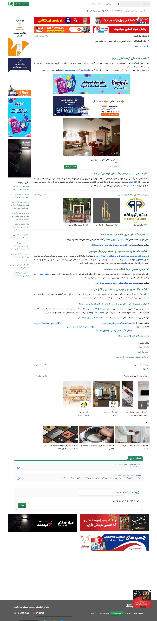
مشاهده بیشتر (42, 194)
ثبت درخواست (21, 4)
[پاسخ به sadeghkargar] (18, 468)
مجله (101, 4)
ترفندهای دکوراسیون (141, 36)
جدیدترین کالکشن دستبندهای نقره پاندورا (132, 357)
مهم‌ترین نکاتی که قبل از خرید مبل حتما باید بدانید (20, 274)
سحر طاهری (138, 364)
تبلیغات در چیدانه (117, 613)
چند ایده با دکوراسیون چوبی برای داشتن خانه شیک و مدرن (19, 256)
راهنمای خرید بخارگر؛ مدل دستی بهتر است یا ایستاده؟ (20, 188)
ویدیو (93, 4)
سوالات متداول (104, 613)
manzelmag (23, 613)
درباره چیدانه (138, 613)
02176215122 (114, 166)
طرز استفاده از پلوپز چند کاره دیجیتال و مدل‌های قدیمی (20, 196)
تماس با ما (128, 613)
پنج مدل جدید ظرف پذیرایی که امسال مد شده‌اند (19, 266)
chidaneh (39, 613)
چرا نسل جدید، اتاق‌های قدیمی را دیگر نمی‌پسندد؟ (20, 236)
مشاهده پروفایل (70, 166)
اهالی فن (109, 4)
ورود (93, 613)
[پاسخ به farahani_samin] (18, 479)
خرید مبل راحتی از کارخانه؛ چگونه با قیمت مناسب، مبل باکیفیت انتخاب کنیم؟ (20, 216)
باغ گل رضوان (143, 347)
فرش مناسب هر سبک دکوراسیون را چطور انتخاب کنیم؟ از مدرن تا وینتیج (20, 227)
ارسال (22, 505)
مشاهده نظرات (39, 36)
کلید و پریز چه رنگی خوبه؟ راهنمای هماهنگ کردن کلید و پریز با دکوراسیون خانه (20, 205)
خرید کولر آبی (143, 352)
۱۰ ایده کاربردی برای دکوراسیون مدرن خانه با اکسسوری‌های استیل (21, 246)
